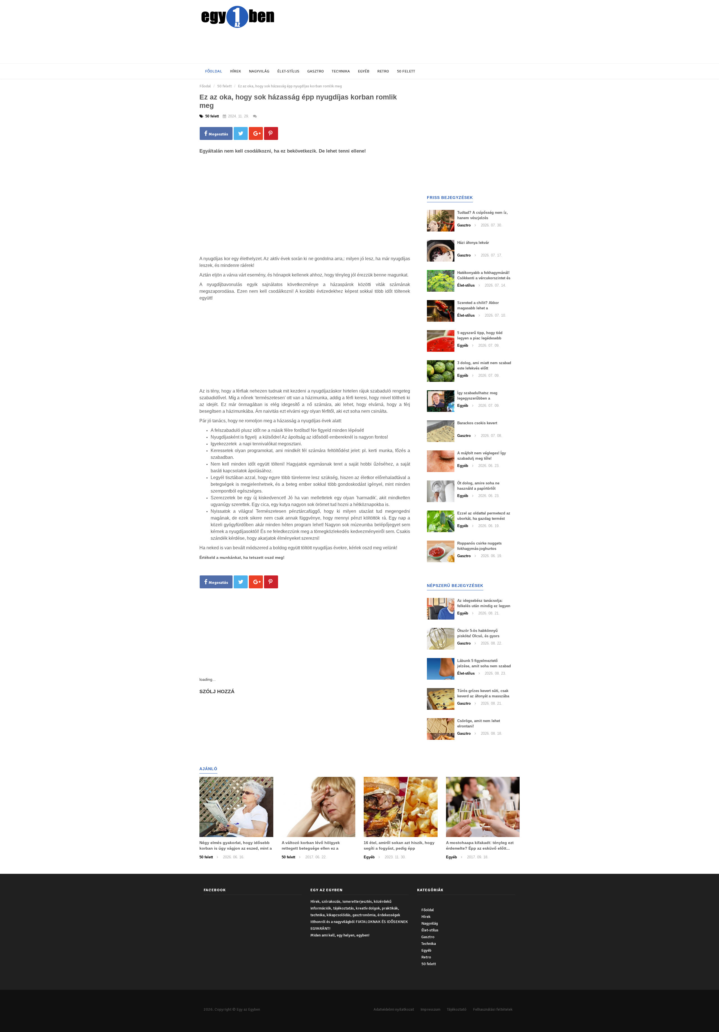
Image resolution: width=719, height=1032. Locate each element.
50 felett (406, 71)
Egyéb (363, 71)
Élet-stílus (288, 71)
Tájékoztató (457, 1009)
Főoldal (213, 71)
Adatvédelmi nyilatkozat (394, 1009)
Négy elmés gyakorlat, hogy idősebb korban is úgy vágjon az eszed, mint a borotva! (235, 848)
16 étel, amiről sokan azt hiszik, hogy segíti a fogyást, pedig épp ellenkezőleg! (399, 848)
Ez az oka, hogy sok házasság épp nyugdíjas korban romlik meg (290, 86)
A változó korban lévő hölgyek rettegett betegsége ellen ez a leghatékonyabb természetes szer (314, 848)
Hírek (235, 71)
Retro (383, 71)
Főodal (205, 86)
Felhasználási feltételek (493, 1009)
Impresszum (430, 1009)
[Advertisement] (335, 46)
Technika (341, 71)
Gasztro (315, 71)
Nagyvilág (259, 71)
